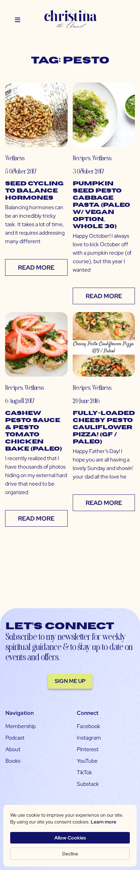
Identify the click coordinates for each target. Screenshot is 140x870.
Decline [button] (70, 854)
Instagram (89, 737)
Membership (20, 726)
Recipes (81, 157)
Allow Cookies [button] (70, 838)
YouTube (87, 760)
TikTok (84, 772)
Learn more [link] (103, 822)
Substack (88, 783)
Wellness (14, 157)
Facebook (88, 726)
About (12, 749)
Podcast (14, 737)
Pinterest (88, 749)
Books (12, 760)
